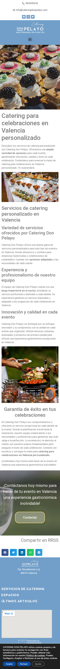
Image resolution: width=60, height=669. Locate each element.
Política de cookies (35, 655)
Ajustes (38, 664)
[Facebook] (24, 17)
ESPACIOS (10, 594)
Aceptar (9, 664)
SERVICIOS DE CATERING (23, 588)
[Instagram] (28, 17)
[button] (30, 39)
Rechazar (24, 664)
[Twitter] (33, 17)
